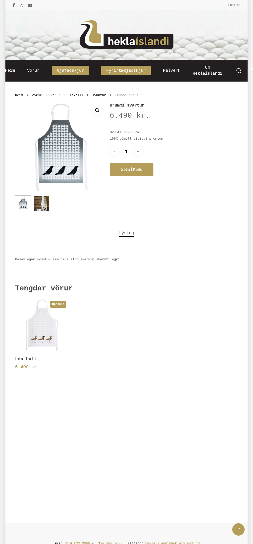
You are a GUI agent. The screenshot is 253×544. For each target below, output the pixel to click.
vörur (56, 95)
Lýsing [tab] (126, 233)
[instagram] (21, 5)
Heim (19, 95)
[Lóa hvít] (41, 325)
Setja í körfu (131, 169)
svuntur (99, 95)
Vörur (37, 95)
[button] (97, 110)
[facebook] (14, 5)
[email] (30, 5)
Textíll (76, 95)
